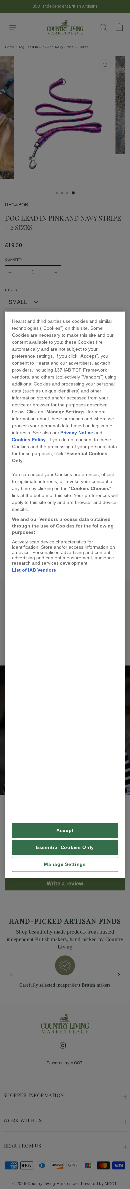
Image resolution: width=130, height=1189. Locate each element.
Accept (65, 830)
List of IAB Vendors (34, 570)
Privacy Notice (76, 432)
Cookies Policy (29, 439)
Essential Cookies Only (65, 847)
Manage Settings (65, 864)
